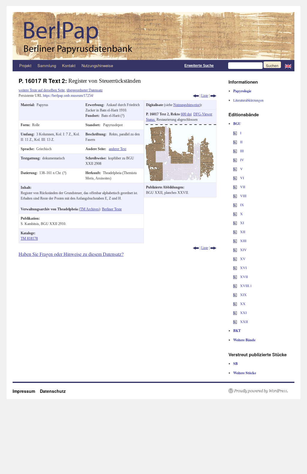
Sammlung (46, 65)
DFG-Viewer (202, 114)
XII (242, 231)
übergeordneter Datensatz (85, 90)
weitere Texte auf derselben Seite (42, 90)
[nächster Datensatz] (213, 95)
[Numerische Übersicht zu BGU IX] (235, 204)
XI (241, 222)
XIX (243, 294)
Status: (151, 119)
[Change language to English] (288, 65)
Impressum (26, 391)
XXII (243, 321)
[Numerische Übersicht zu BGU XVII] (235, 276)
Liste (204, 95)
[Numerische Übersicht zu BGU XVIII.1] (235, 285)
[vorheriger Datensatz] (196, 95)
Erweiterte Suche (199, 66)
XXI (243, 312)
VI (241, 177)
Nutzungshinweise (97, 65)
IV (241, 159)
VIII (242, 195)
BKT (237, 330)
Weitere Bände (244, 339)
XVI (243, 267)
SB (235, 363)
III (241, 150)
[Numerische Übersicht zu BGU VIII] (235, 195)
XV (242, 258)
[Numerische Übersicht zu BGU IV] (235, 159)
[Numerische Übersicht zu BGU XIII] (235, 240)
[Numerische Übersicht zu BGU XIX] (235, 294)
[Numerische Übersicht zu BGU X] (235, 213)
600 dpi (186, 114)
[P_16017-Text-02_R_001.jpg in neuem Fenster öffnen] (180, 127)
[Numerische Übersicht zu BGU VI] (235, 177)
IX (241, 204)
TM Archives (89, 209)
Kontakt (69, 65)
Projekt (25, 65)
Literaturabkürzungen (248, 100)
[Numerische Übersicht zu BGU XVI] (235, 267)
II (241, 141)
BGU (237, 123)
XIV (243, 249)
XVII (243, 276)
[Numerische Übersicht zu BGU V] (235, 168)
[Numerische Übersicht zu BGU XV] (235, 258)
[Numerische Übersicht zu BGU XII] (235, 231)
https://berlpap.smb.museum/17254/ (68, 95)
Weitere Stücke (244, 372)
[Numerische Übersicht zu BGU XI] (235, 222)
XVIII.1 (245, 285)
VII (242, 186)
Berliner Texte (112, 209)
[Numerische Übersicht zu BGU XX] (235, 303)
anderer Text (117, 149)
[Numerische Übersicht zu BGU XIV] (235, 249)
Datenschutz (53, 391)
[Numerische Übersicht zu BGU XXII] (235, 321)
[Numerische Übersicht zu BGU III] (235, 150)
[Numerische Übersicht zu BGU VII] (235, 186)
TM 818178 (29, 238)
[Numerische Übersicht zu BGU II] (235, 141)
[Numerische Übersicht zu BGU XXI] (235, 312)
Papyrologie (242, 90)
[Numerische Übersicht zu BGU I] (235, 132)
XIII (242, 240)
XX (242, 303)
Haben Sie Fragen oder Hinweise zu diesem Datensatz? (71, 254)
